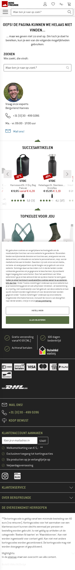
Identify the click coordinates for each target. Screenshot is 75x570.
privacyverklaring (43, 301)
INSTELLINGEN (37, 310)
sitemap (12, 557)
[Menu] (5, 11)
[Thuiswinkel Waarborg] (48, 350)
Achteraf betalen (22, 348)
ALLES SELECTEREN (37, 320)
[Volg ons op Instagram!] (8, 476)
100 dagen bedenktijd (54, 338)
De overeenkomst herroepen (24, 508)
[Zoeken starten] (69, 12)
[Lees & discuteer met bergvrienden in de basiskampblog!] (20, 476)
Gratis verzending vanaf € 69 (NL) (22, 338)
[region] (37, 285)
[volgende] (67, 174)
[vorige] (8, 174)
